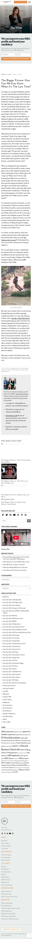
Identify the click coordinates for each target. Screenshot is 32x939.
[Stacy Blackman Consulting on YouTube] (10, 833)
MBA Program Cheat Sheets (8, 916)
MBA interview (16, 758)
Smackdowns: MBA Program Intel (10, 919)
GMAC (10, 746)
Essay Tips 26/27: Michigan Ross (11, 657)
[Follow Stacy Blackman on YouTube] (14, 515)
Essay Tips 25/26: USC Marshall (11, 635)
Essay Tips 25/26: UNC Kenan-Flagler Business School (17, 632)
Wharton (16, 770)
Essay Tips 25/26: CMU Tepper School (12, 602)
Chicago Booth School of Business (11, 740)
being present (25, 368)
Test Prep (3, 866)
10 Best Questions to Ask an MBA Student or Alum (16, 561)
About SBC (4, 840)
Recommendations (7, 705)
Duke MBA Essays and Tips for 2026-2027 (14, 564)
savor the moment (24, 369)
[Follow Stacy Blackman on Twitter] (6, 515)
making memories (16, 369)
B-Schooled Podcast (6, 905)
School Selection (15, 763)
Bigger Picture (14, 368)
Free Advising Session (20, 2)
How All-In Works (5, 857)
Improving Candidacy (8, 688)
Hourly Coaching (5, 860)
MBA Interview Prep (6, 891)
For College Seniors (6, 871)
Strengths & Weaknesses (9, 713)
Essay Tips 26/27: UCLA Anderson (12, 674)
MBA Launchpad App (7, 903)
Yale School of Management (6, 772)
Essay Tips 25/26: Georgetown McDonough (14, 608)
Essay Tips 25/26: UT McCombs (11, 638)
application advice (18, 731)
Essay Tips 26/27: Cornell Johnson (11, 646)
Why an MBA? (7, 722)
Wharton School (24, 770)
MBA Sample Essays (6, 911)
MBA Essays (8, 758)
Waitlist (5, 719)
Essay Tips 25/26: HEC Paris (10, 615)
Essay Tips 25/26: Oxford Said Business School (15, 629)
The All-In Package (6, 855)
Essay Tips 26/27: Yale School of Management (14, 682)
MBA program (24, 758)
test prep (28, 765)
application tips (20, 734)
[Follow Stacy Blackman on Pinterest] (22, 515)
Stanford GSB (22, 765)
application (10, 731)
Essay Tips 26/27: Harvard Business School (14, 654)
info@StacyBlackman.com (6, 829)
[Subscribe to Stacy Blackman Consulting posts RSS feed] (25, 515)
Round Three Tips (7, 708)
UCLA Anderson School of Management (21, 767)
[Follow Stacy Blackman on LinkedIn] (10, 515)
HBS (18, 750)
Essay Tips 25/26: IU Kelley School (11, 624)
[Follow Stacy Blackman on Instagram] (18, 515)
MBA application (14, 756)
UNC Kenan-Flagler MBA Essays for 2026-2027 (15, 567)
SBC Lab (3, 874)
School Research (7, 710)
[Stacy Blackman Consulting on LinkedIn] (7, 833)
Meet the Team (5, 843)
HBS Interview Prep (6, 894)
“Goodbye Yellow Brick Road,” (20, 318)
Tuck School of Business (8, 767)
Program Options (7, 699)
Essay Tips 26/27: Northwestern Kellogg (13, 663)
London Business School (21, 752)
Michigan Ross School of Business (7, 760)
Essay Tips (6, 746)
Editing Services (5, 882)
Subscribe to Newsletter (11, 929)
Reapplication (6, 702)
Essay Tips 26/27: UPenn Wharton (11, 677)
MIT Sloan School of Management (21, 760)
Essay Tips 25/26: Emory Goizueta (11, 605)
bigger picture (4, 369)
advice (3, 731)
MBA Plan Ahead (5, 879)
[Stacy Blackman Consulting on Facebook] (3, 515)
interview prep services (22, 394)
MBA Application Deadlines (8, 913)
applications (12, 734)
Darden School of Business (10, 743)
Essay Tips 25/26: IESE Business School (13, 618)
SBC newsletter (6, 763)
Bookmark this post (5, 371)
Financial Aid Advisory (7, 885)
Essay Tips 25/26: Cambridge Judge (12, 599)
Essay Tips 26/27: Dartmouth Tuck (11, 649)
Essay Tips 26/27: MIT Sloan (10, 660)
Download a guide (11, 415)
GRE (19, 746)
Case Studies (4, 848)
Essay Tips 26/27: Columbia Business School (14, 643)
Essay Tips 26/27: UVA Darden (11, 680)
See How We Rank (6, 846)
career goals (24, 738)
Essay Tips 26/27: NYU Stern (10, 666)
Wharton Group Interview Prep (9, 896)
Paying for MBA (7, 696)
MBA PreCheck (5, 877)
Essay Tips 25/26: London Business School (13, 627)
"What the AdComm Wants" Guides (10, 908)
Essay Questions (22, 743)
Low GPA (5, 691)
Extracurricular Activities (9, 685)
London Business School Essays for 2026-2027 (15, 570)
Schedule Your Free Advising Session (16, 58)
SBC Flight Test (5, 869)
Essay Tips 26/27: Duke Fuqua (10, 652)
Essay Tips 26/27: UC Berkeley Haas (12, 671)
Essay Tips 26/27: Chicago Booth (11, 641)
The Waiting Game (8, 716)
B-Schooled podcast (10, 737)
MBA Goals (6, 694)
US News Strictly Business (7, 770)
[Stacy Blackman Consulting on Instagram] (13, 833)
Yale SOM (15, 772)
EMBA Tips (6, 597)
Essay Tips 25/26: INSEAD (10, 621)
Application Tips (27, 734)
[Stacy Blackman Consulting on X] (5, 833)
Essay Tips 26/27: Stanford (9, 668)
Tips (2, 767)
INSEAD (22, 749)
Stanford (22, 763)
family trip (10, 369)
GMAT (15, 746)
